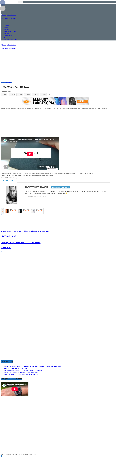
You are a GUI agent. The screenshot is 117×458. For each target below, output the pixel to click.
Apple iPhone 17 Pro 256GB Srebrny (26, 209)
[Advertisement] (55, 123)
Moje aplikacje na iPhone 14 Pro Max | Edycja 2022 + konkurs (23, 370)
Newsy (6, 27)
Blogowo (7, 33)
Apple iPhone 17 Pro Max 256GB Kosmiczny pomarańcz (13, 209)
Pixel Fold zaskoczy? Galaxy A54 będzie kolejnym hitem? (21, 374)
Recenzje (7, 29)
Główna (6, 25)
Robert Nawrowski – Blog (8, 18)
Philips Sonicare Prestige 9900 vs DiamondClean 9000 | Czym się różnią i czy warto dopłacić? (32, 366)
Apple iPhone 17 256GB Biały (39, 209)
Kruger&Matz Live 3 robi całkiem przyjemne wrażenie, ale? (25, 231)
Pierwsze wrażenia (10, 31)
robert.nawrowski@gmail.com (37, 196)
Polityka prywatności (10, 39)
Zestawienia (8, 35)
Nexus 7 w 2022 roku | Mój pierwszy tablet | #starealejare (21, 372)
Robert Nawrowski (36, 187)
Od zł (13, 211)
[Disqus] (55, 287)
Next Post (6, 247)
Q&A (5, 37)
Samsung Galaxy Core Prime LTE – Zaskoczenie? (20, 243)
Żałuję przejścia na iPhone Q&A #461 (15, 368)
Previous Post (8, 235)
